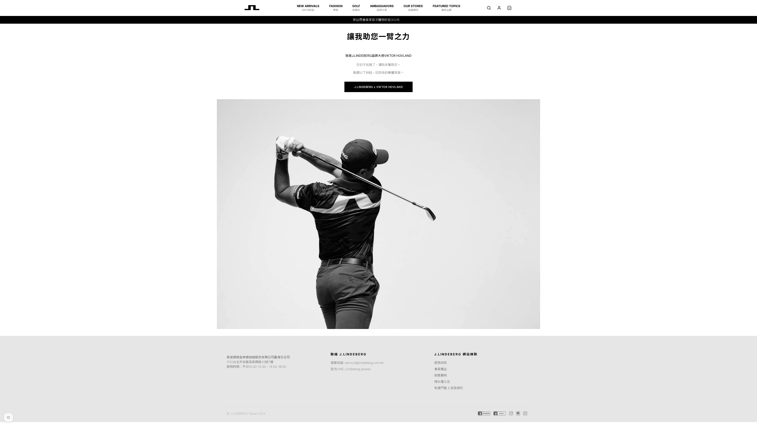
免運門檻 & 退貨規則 (448, 388)
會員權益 (440, 369)
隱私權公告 (442, 382)
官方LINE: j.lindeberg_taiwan (351, 369)
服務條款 (440, 363)
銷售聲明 (440, 375)
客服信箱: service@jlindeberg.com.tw (357, 363)
